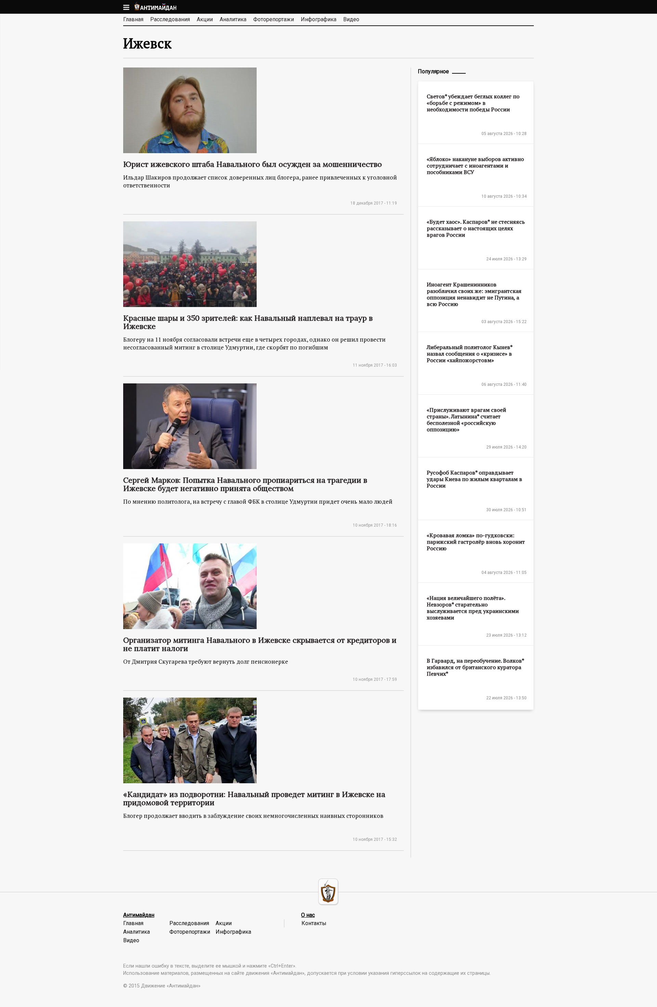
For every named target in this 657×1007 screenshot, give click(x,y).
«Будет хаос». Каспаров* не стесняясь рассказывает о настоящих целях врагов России (476, 228)
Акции (205, 19)
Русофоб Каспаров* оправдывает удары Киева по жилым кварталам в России (474, 479)
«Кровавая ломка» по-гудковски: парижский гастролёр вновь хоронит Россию (476, 541)
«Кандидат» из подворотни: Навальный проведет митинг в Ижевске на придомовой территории (254, 798)
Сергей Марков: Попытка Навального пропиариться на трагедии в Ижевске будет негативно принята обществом (245, 484)
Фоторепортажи (273, 19)
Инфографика (318, 19)
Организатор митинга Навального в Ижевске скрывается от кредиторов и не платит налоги (260, 644)
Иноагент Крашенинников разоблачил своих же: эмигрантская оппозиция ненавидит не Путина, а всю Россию (474, 294)
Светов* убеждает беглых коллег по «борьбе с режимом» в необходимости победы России (473, 103)
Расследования (170, 19)
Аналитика (233, 19)
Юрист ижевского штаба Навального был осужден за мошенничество (252, 164)
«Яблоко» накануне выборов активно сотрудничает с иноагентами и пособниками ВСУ (475, 165)
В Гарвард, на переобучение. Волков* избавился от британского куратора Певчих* (475, 667)
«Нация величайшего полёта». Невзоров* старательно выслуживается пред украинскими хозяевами (473, 607)
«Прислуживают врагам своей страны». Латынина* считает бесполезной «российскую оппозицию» (466, 419)
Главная (133, 19)
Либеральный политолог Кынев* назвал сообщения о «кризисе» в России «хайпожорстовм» (469, 353)
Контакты (313, 923)
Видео (351, 19)
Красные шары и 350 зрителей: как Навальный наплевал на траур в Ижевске (248, 322)
